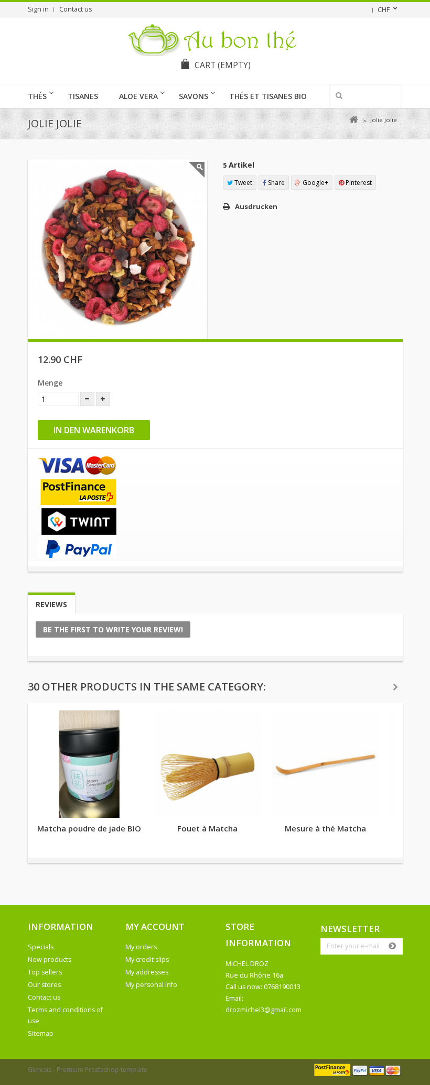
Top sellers (45, 972)
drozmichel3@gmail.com (263, 1009)
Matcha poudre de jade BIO (89, 828)
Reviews (51, 604)
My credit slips (147, 959)
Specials (40, 946)
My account (155, 926)
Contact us (75, 9)
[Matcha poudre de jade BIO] (89, 764)
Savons (193, 96)
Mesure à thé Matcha (325, 828)
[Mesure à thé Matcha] (325, 764)
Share (275, 182)
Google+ (314, 182)
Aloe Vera (138, 96)
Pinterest (358, 182)
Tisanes (83, 96)
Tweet (242, 182)
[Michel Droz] (215, 38)
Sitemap (40, 1033)
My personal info (151, 984)
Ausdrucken (256, 206)
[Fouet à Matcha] (207, 764)
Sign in (38, 9)
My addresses (146, 972)
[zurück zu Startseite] (353, 119)
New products (49, 959)
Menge (50, 383)
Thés (37, 96)
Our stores (44, 984)
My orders (141, 946)
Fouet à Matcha (207, 828)
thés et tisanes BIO (268, 96)
